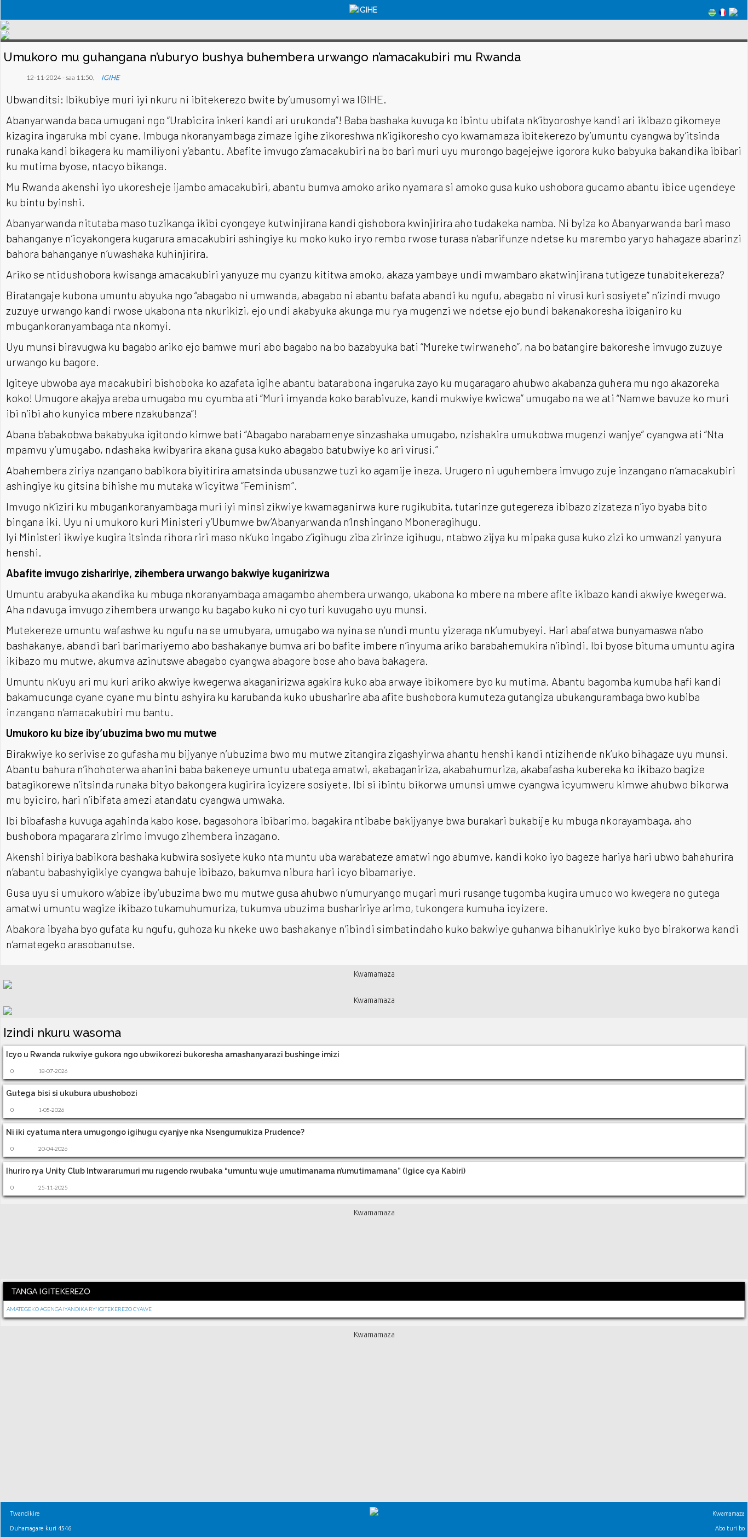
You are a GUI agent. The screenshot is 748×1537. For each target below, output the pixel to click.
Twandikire (24, 1513)
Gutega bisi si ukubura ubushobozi (71, 1093)
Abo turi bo (729, 1528)
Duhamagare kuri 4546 (39, 1528)
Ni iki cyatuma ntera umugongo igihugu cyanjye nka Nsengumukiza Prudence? (155, 1132)
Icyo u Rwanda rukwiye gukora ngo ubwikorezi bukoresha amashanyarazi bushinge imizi (173, 1054)
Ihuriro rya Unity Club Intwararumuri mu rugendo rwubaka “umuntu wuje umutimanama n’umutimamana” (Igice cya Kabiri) (235, 1171)
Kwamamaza (728, 1513)
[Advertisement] (374, 1246)
